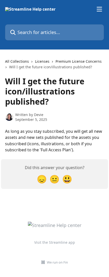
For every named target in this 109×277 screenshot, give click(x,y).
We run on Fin (57, 262)
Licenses (42, 61)
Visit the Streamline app (54, 242)
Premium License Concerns (79, 61)
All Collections (17, 61)
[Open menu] (99, 9)
